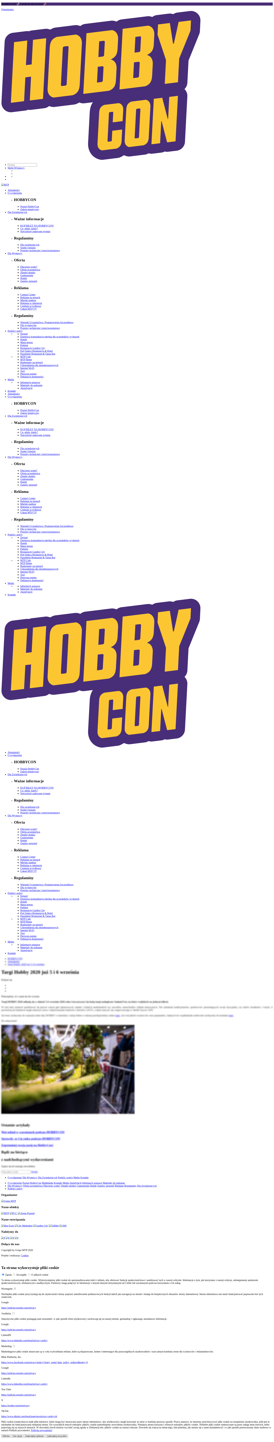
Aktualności (14, 190)
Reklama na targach (30, 297)
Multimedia (47, 1183)
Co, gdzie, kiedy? (29, 228)
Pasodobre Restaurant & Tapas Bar (37, 353)
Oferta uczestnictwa (30, 269)
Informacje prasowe (30, 382)
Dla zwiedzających (29, 244)
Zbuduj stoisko (27, 272)
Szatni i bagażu (28, 247)
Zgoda (8, 1274)
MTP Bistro (26, 359)
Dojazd (24, 333)
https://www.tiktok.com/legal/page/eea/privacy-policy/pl (29, 1416)
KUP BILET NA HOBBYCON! (37, 225)
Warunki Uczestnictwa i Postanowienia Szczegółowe (46, 322)
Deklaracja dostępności (31, 376)
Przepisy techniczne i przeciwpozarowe (40, 250)
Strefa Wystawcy (16, 168)
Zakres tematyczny (29, 209)
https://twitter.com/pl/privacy (15, 1405)
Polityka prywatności (41, 1430)
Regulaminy (130, 1185)
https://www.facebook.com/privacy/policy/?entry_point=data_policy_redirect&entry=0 (44, 1362)
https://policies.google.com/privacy (18, 1307)
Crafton (25, 1255)
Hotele (23, 278)
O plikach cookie (39, 1274)
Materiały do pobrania (31, 385)
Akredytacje (26, 388)
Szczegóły (21, 1274)
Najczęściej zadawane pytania (35, 231)
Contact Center (27, 294)
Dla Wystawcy (15, 253)
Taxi (22, 371)
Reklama (119, 1185)
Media (11, 379)
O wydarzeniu (15, 193)
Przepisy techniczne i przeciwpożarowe (40, 328)
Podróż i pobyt (15, 331)
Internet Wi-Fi (27, 368)
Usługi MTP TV (28, 309)
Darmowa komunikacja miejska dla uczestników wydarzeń (49, 336)
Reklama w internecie (31, 303)
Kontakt (12, 391)
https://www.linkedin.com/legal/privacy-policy (24, 1340)
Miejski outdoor (28, 300)
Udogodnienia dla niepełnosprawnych (39, 365)
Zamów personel (28, 281)
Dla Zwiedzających (17, 212)
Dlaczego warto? (28, 266)
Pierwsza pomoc (28, 373)
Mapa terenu (26, 342)
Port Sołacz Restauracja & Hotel (36, 351)
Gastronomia (26, 275)
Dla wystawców (28, 325)
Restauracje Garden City (32, 348)
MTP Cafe (25, 356)
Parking (24, 345)
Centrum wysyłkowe (30, 306)
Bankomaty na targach (31, 362)
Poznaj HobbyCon (29, 206)
